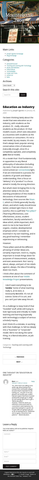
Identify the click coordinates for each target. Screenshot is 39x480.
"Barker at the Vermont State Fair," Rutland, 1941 (22, 475)
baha (8, 77)
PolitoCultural (11, 69)
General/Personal (12, 64)
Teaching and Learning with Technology (19, 66)
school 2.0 (10, 75)
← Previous (19, 357)
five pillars (30, 211)
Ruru (13, 381)
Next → (19, 362)
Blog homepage (11, 55)
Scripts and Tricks (12, 73)
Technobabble (11, 71)
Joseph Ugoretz (18, 110)
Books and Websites (13, 67)
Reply (33, 381)
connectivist (24, 170)
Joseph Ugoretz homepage (15, 54)
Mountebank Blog (19, 17)
